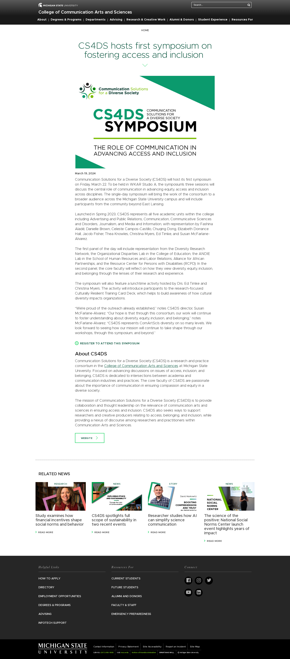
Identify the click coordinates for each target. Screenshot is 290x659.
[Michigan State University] (62, 648)
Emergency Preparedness (131, 614)
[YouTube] (188, 593)
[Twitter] (209, 581)
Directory (46, 587)
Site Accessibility (152, 646)
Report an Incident (176, 646)
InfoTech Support (52, 623)
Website (86, 438)
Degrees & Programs (66, 19)
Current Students (125, 578)
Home (145, 30)
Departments (96, 19)
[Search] (249, 5)
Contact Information (103, 646)
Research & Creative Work (145, 19)
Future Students (124, 587)
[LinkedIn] (199, 593)
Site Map (195, 646)
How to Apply (49, 578)
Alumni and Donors (126, 596)
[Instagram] (199, 581)
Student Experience (212, 19)
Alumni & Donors (181, 19)
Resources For (242, 19)
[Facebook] (188, 581)
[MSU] (58, 5)
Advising (116, 19)
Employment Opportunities (59, 596)
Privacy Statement (128, 646)
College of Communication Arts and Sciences (85, 12)
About (42, 19)
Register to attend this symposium (109, 343)
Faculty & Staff (123, 605)
